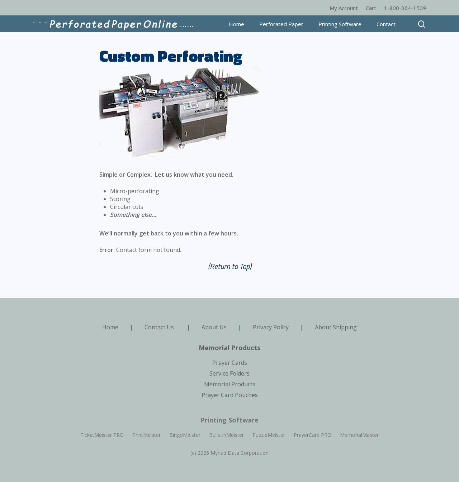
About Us (214, 327)
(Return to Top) (229, 266)
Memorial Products (229, 384)
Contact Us (159, 327)
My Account (344, 7)
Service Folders (229, 373)
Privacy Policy (271, 327)
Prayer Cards (229, 363)
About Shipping (336, 327)
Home (236, 24)
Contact (386, 24)
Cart (371, 7)
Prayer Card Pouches (230, 395)
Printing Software (339, 24)
